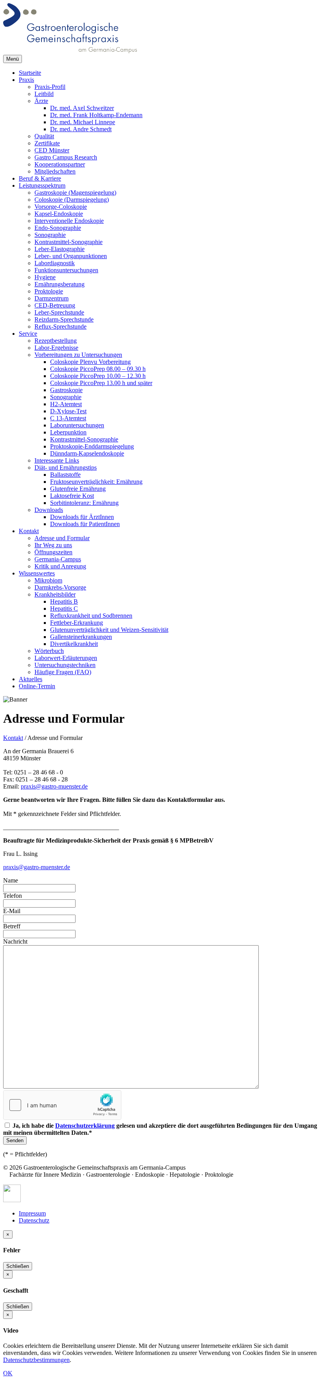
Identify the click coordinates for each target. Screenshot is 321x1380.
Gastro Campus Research (65, 157)
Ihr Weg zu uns (53, 545)
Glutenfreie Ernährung (78, 488)
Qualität (44, 136)
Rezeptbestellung (55, 340)
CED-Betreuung (54, 305)
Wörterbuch (49, 650)
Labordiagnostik (54, 263)
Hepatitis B (64, 601)
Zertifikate (47, 143)
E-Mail (11, 911)
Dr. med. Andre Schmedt (81, 129)
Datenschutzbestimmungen (36, 1359)
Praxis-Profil (49, 86)
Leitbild (44, 93)
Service (28, 333)
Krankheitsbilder (55, 594)
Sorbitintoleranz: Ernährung (84, 502)
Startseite (30, 72)
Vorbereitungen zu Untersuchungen (78, 354)
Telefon (12, 895)
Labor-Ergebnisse (56, 347)
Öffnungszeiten (53, 552)
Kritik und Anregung (60, 566)
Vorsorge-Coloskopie (60, 206)
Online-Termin (37, 686)
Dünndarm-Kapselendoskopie (87, 453)
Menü (12, 59)
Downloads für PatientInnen (85, 524)
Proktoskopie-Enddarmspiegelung (92, 446)
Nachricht (15, 941)
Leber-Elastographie (59, 249)
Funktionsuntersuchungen (66, 270)
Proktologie (48, 291)
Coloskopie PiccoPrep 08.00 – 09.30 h (98, 368)
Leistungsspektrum (42, 185)
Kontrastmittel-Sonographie (68, 242)
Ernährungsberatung (59, 284)
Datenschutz (34, 1220)
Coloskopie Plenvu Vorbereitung (90, 361)
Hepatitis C (64, 608)
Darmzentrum (51, 298)
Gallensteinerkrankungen (81, 636)
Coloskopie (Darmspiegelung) (71, 199)
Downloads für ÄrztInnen (82, 517)
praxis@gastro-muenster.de (54, 786)
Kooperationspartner (59, 164)
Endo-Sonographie (57, 227)
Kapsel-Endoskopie (58, 213)
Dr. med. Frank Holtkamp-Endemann (96, 115)
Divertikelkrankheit (74, 643)
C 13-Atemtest (68, 418)
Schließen (17, 1266)
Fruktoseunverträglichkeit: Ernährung (96, 481)
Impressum (32, 1213)
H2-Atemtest (66, 404)
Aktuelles (30, 679)
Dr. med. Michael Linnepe (82, 122)
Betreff (11, 926)
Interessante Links (56, 460)
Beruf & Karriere (40, 178)
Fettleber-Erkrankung (76, 622)
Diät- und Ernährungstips (65, 467)
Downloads (48, 509)
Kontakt (29, 531)
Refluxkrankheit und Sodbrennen (91, 615)
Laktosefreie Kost (72, 495)
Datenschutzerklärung (85, 1125)
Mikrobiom (48, 580)
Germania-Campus (57, 559)
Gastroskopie (66, 390)
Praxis (26, 79)
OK (8, 1373)
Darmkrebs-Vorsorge (60, 587)
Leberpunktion (68, 432)
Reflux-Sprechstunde (60, 326)
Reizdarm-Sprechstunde (64, 319)
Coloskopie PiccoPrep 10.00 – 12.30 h (98, 376)
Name (10, 880)
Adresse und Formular (62, 538)
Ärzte (41, 101)
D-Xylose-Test (68, 411)
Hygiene (45, 277)
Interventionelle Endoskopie (69, 220)
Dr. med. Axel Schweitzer (82, 108)
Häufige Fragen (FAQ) (62, 672)
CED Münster (51, 150)
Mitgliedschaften (55, 171)
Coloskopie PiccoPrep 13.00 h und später (101, 383)
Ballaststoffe (65, 474)
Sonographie (50, 235)
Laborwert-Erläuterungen (65, 658)
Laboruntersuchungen (77, 425)
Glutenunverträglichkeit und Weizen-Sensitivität (109, 629)
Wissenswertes (37, 573)
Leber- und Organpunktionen (70, 256)
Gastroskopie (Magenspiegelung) (75, 192)
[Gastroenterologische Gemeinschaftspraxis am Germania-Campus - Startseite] (70, 51)
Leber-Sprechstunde (59, 312)
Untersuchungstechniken (65, 665)
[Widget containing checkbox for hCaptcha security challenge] (62, 1105)
